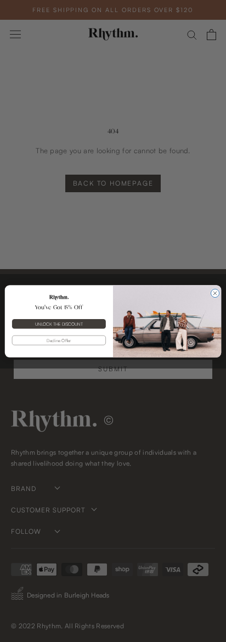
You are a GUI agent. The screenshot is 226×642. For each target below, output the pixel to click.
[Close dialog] (215, 293)
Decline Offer (59, 340)
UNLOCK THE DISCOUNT (58, 323)
